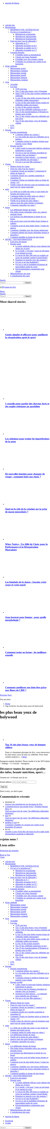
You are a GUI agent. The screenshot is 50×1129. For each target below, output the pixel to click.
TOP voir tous (21, 89)
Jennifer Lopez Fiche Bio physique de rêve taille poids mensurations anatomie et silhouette (27, 833)
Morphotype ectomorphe (25, 34)
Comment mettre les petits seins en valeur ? (27, 196)
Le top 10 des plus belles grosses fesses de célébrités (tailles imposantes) (32, 99)
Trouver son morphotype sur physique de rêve (23, 804)
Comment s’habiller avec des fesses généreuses (29, 230)
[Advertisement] (25, 357)
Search (28, 283)
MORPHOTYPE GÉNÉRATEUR (24, 30)
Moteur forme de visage (19, 166)
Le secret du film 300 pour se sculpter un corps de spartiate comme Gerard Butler (31, 256)
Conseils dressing (17, 52)
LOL (12, 125)
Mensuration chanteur (19, 71)
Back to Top (5, 855)
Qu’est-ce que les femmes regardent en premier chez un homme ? (31, 154)
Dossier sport (15, 244)
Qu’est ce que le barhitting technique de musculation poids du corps (31, 265)
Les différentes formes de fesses (23, 210)
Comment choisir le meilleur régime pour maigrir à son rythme (31, 142)
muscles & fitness (12, 3)
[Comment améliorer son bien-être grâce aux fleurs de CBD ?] (27, 671)
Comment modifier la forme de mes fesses (27, 237)
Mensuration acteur (18, 68)
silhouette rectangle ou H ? (26, 46)
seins (7, 189)
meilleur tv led (11, 822)
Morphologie (10, 27)
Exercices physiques (18, 242)
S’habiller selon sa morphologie (28, 55)
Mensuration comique (19, 80)
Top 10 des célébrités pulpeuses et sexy (31, 109)
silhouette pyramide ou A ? (26, 50)
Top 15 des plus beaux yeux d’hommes (31, 91)
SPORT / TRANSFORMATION (18, 239)
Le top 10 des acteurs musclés (27, 107)
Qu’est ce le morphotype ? (21, 32)
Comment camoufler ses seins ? (23, 205)
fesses (7, 207)
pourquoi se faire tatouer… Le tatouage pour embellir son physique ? (31, 158)
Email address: (6, 782)
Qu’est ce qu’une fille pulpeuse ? (28, 162)
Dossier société (16, 146)
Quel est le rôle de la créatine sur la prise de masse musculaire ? (26, 510)
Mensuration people (18, 73)
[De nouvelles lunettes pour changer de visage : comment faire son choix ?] (27, 457)
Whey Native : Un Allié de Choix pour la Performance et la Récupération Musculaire (26, 547)
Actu (7, 82)
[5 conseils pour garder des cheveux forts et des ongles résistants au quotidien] (27, 387)
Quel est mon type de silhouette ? (23, 41)
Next (10, 695)
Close (2, 857)
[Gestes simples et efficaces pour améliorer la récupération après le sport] (27, 318)
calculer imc (10, 25)
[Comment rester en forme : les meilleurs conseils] (27, 636)
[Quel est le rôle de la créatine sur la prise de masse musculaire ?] (27, 493)
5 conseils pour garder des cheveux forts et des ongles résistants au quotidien (27, 405)
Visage (8, 164)
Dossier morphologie (18, 132)
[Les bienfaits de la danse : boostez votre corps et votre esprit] (27, 565)
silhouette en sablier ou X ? (26, 48)
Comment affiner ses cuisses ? (27, 134)
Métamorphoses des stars (20, 273)
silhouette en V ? (22, 43)
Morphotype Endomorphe (25, 39)
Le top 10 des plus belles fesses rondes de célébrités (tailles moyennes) (32, 104)
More (24, 757)
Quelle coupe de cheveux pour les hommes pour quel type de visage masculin (29, 186)
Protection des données (9, 851)
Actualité (14, 84)
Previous (3, 695)
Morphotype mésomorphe (25, 36)
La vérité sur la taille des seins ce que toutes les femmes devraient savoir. (29, 192)
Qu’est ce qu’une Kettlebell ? (27, 262)
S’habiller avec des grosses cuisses (29, 59)
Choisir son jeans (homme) (26, 57)
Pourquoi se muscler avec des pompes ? (31, 260)
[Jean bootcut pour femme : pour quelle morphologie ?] (27, 601)
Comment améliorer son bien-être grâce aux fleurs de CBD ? (25, 689)
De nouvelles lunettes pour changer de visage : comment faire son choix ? (25, 475)
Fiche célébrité (11, 66)
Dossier (8, 130)
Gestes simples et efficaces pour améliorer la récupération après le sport (26, 336)
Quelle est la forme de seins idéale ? (24, 201)
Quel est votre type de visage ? (22, 169)
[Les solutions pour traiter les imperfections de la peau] (27, 422)
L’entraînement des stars (20, 276)
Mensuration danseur (18, 77)
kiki (6, 816)
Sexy (12, 128)
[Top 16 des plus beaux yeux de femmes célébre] (27, 731)
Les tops (13, 87)
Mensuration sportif (18, 75)
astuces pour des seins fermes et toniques (26, 203)
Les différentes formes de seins (22, 198)
